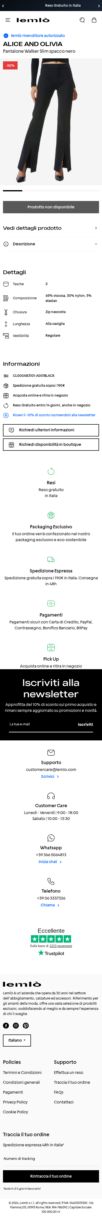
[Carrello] (94, 20)
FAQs (58, 1092)
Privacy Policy (15, 1102)
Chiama (48, 905)
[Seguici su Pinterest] (26, 1025)
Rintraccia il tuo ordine (51, 1176)
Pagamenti (13, 1092)
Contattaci (64, 1102)
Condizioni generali (21, 1082)
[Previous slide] (3, 6)
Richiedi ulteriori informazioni (46, 430)
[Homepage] (33, 20)
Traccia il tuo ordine (72, 1082)
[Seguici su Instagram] (16, 1025)
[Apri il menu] (8, 20)
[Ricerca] (82, 20)
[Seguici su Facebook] (6, 1025)
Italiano (15, 1040)
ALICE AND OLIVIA (32, 44)
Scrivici (48, 776)
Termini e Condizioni (22, 1072)
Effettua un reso (68, 1072)
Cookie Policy (15, 1112)
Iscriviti (85, 724)
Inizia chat (48, 861)
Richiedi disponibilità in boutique (50, 444)
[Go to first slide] (99, 6)
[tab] (12, 190)
